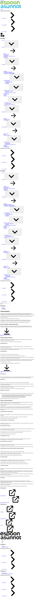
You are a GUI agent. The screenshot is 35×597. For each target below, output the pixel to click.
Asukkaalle (3, 64)
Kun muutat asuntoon (7, 119)
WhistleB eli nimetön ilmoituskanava (10, 144)
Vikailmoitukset (7, 81)
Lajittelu (5, 227)
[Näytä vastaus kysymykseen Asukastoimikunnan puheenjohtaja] (0, 413)
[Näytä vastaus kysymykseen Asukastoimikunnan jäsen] (0, 437)
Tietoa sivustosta (4, 572)
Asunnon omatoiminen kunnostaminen (10, 92)
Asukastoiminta (6, 102)
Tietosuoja (3, 546)
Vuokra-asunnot (6, 55)
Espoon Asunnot (6, 133)
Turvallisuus (5, 95)
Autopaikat (5, 93)
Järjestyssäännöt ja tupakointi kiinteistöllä (9, 73)
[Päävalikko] (2, 36)
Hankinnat (5, 145)
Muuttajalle (3, 111)
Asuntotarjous (6, 189)
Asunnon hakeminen (6, 54)
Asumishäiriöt (7, 82)
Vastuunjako (7, 224)
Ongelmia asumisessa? (7, 80)
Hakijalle (5, 53)
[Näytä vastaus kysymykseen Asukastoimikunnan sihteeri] (0, 427)
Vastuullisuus (5, 274)
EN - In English (4, 162)
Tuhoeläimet (7, 83)
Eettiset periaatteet (7, 142)
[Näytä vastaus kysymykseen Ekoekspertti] (0, 479)
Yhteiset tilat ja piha (6, 94)
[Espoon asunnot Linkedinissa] (2, 542)
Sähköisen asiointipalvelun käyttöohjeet (7, 573)
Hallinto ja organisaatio (7, 135)
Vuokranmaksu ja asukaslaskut (8, 204)
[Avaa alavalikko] (16, 77)
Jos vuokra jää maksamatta (9, 214)
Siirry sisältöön (2, 0)
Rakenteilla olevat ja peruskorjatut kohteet (9, 188)
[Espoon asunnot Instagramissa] (2, 541)
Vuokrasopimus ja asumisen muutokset (9, 72)
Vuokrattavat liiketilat (7, 146)
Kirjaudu (1, 9)
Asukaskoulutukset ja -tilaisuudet (9, 104)
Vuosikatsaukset (7, 143)
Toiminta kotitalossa (8, 103)
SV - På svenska (4, 31)
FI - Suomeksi (4, 18)
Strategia (5, 134)
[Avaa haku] (1, 34)
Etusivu (3, 40)
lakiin (8, 320)
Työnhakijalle (5, 278)
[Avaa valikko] (11, 44)
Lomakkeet (5, 237)
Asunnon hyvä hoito (6, 90)
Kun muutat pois (6, 252)
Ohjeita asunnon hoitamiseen (9, 91)
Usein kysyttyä (6, 57)
